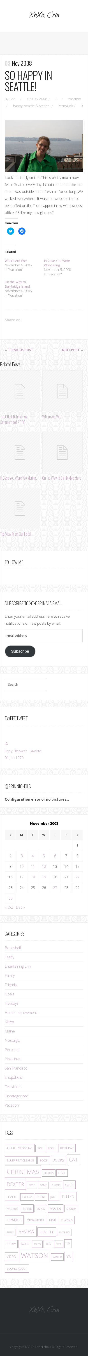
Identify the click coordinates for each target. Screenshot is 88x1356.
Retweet (21, 751)
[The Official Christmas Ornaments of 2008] (20, 391)
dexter (15, 1184)
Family (10, 975)
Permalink (65, 105)
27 (55, 887)
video (11, 1256)
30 (11, 898)
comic (62, 1173)
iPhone (41, 1197)
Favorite (35, 751)
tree (58, 1244)
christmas (23, 1172)
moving (55, 1208)
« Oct (9, 907)
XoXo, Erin (44, 16)
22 (77, 877)
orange (14, 1220)
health (12, 1197)
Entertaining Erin (18, 966)
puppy (10, 1232)
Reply (8, 751)
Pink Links (12, 1058)
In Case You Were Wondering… (57, 262)
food (32, 1185)
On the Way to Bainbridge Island (17, 284)
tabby (25, 1244)
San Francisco (16, 1068)
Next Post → (72, 350)
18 (33, 877)
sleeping (64, 1232)
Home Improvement (21, 1012)
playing (67, 1220)
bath (40, 1148)
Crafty (9, 957)
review (27, 1231)
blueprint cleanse (21, 1160)
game (43, 1185)
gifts (69, 1184)
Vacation (74, 98)
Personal (12, 1049)
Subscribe (20, 651)
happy (18, 105)
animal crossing (19, 1148)
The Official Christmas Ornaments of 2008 (13, 419)
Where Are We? (16, 260)
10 (22, 866)
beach (51, 1148)
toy (48, 1244)
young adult (17, 1269)
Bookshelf (13, 947)
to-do (37, 1244)
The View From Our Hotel (15, 534)
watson (34, 1255)
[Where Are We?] (62, 391)
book (43, 1160)
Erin (12, 98)
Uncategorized (16, 1095)
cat (73, 1159)
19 (44, 877)
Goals (9, 994)
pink (52, 1220)
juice (53, 1197)
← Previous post (19, 350)
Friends (11, 984)
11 (33, 866)
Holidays (12, 1003)
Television (13, 1086)
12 (44, 866)
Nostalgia (12, 1040)
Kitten (9, 1021)
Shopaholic (14, 1077)
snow (11, 1244)
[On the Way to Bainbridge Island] (62, 452)
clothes (48, 1173)
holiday (27, 1197)
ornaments (35, 1220)
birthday (67, 1148)
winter (57, 1257)
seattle (29, 105)
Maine (10, 1031)
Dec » (20, 907)
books (58, 1160)
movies (41, 1208)
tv (68, 1243)
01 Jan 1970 (14, 757)
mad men (12, 1208)
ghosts (56, 1185)
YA (69, 1256)
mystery (71, 1208)
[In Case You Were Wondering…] (20, 452)
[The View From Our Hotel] (20, 508)
